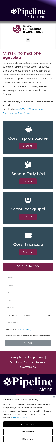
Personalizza (28, 432)
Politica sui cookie (19, 418)
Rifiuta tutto (28, 439)
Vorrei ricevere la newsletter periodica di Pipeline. (28, 336)
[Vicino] (54, 397)
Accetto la (19, 330)
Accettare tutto (28, 424)
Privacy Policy (24, 330)
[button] (28, 40)
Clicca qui (28, 146)
